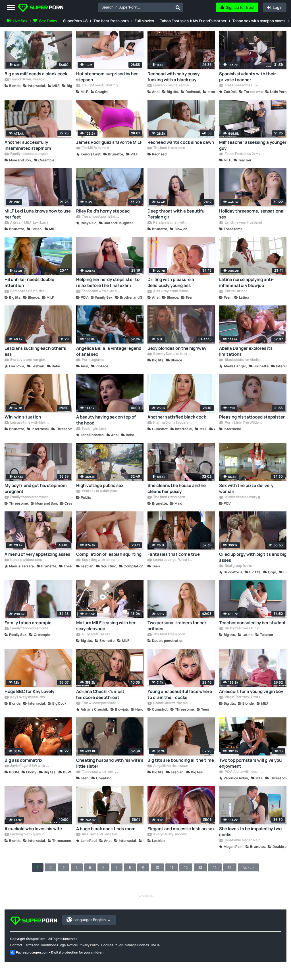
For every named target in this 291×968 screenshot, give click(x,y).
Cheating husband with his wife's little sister (109, 763)
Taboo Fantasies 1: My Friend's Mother (193, 20)
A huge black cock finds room (106, 829)
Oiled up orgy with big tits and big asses (252, 557)
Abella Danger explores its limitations (246, 351)
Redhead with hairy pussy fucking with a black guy (173, 77)
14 (215, 867)
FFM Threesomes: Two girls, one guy (244, 86)
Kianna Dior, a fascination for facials (172, 423)
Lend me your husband (243, 223)
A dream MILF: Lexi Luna (29, 223)
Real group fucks (238, 566)
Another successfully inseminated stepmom (28, 145)
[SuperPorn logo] (40, 8)
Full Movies (144, 20)
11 (171, 867)
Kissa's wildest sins (26, 560)
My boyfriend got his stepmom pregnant (36, 488)
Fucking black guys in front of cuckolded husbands (29, 834)
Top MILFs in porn (95, 148)
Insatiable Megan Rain (242, 840)
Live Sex (20, 20)
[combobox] (140, 7)
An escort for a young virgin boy (251, 691)
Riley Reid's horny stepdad (103, 211)
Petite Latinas (236, 291)
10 (157, 867)
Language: (89, 919)
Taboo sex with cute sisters (101, 291)
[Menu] (11, 8)
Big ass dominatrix (23, 760)
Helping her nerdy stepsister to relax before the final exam (108, 282)
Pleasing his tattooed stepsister (252, 417)
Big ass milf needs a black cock (36, 74)
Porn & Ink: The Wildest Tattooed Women (244, 423)
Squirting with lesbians (100, 560)
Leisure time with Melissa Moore (29, 423)
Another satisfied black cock (176, 417)
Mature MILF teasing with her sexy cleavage (106, 626)
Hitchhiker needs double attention (29, 282)
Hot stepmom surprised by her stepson (107, 77)
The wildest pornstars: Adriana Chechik (101, 703)
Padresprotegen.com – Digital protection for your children (59, 952)
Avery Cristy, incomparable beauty (172, 834)
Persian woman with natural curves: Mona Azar (172, 223)
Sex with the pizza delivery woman (246, 488)
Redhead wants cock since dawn (180, 142)
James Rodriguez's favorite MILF (109, 142)
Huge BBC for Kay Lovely (29, 691)
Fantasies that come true (173, 554)
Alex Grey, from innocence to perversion (172, 291)
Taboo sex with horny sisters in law (101, 772)
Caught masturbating (99, 86)
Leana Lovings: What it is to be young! (172, 560)
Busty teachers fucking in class (244, 628)
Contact (16, 945)
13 (200, 867)
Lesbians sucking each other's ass (35, 351)
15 (230, 867)
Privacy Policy (89, 945)
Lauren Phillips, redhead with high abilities (172, 86)
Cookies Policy (112, 945)
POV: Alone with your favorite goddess (244, 772)
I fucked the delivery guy (244, 497)
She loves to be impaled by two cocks (250, 832)
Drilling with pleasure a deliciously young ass (170, 282)
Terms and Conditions (40, 945)
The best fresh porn (111, 20)
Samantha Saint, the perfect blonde (29, 291)
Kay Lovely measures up (29, 697)
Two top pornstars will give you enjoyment (250, 763)
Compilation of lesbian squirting (109, 554)
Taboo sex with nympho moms (258, 20)
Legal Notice (68, 945)
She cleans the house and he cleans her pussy (176, 488)
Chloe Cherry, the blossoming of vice (172, 703)
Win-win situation (23, 417)
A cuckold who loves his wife (33, 829)
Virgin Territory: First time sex (244, 697)
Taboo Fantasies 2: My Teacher (244, 154)
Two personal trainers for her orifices (176, 626)
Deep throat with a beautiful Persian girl (176, 214)
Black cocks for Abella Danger (244, 360)
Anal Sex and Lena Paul (100, 834)
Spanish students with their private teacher (247, 77)
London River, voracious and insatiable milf (29, 80)
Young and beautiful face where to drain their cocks (179, 694)
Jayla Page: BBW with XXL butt (29, 766)
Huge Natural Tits (96, 634)
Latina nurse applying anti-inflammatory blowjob (246, 282)
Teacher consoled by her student (252, 623)
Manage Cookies (137, 945)
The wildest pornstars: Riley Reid (101, 217)
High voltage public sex (99, 485)
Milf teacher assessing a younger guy (252, 145)
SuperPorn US (75, 20)
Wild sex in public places (101, 491)
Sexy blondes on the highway (176, 348)
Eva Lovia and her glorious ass (29, 360)
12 (186, 867)
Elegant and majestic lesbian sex (181, 829)
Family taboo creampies (29, 154)
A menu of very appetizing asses (37, 554)
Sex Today (48, 20)
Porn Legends (92, 360)
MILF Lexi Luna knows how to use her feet (38, 214)
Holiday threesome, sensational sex (251, 214)
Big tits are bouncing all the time (180, 760)
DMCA (155, 945)
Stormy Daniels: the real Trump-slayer (172, 354)
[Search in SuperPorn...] (178, 7)
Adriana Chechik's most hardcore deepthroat (100, 694)
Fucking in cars (93, 429)
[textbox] (135, 7)
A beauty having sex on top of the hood (106, 420)
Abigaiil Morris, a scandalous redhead (172, 766)
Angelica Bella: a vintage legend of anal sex (108, 351)
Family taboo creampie (28, 623)
